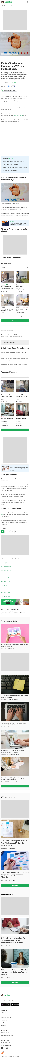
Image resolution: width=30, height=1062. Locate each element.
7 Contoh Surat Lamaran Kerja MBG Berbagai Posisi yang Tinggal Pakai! (13, 723)
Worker (7, 59)
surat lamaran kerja (18, 115)
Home (2, 59)
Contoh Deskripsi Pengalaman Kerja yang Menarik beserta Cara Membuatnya (15, 778)
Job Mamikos (4, 1015)
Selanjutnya (18, 531)
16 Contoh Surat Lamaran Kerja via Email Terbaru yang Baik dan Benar (14, 645)
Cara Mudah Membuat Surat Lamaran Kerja (13, 161)
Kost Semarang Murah (6, 581)
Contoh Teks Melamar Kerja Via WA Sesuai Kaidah (15, 167)
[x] (4, 1048)
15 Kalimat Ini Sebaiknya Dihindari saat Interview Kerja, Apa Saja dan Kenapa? (14, 972)
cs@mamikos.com (7, 1042)
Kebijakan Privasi (5, 1032)
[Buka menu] (27, 2)
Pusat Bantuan (4, 1020)
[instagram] (7, 1048)
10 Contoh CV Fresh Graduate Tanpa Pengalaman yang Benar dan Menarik (15, 874)
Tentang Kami (4, 1012)
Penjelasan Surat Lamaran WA (10, 170)
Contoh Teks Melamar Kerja (12, 609)
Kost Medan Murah (6, 596)
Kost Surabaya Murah (6, 577)
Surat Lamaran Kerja (15, 59)
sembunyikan (10, 158)
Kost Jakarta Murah (6, 566)
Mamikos (14, 82)
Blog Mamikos (4, 1022)
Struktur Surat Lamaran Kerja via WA (11, 164)
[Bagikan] (8, 86)
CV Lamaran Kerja (13, 848)
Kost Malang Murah (6, 585)
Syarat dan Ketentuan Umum (7, 1035)
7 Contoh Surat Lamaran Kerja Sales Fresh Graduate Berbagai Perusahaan (12, 751)
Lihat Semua (15, 320)
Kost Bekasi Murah (5, 592)
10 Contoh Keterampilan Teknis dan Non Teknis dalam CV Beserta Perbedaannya (15, 843)
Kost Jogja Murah (5, 563)
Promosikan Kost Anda (6, 1017)
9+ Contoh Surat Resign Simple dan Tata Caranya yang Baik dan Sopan (14, 696)
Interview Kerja (12, 945)
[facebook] (2, 1048)
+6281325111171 (7, 1045)
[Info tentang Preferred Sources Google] (18, 90)
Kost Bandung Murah (6, 570)
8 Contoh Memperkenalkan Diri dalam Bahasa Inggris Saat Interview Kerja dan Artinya (13, 940)
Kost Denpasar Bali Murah (7, 574)
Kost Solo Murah (5, 588)
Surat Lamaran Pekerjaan (18, 612)
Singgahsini (3, 1025)
